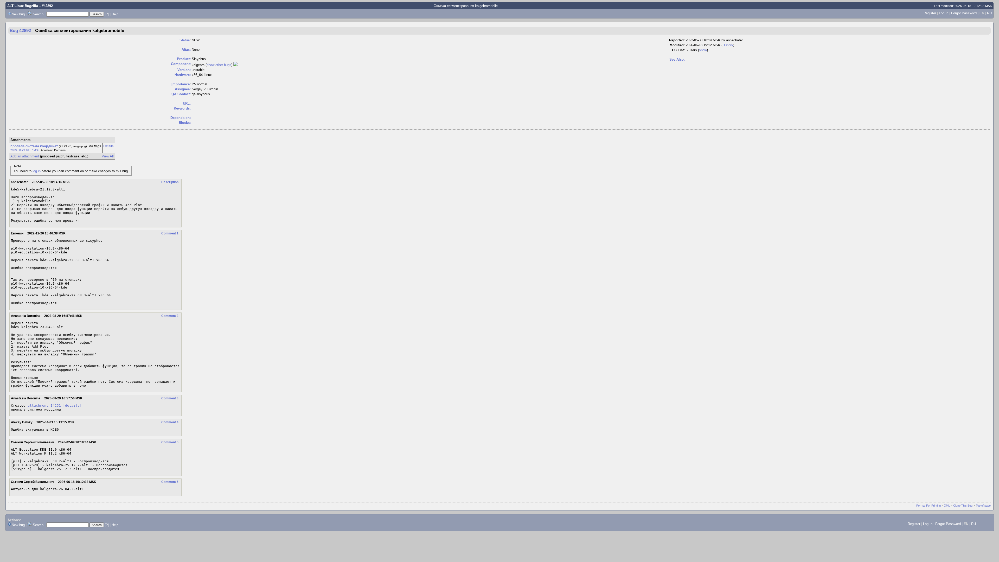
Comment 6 (169, 482)
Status (185, 40)
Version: (184, 70)
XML (947, 505)
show (703, 50)
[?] (107, 14)
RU (989, 13)
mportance (180, 84)
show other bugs (219, 65)
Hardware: (183, 75)
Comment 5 (169, 442)
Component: (181, 64)
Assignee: (183, 89)
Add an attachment (24, 156)
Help (115, 14)
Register (930, 13)
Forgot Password (964, 13)
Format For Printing (928, 505)
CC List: (678, 50)
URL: (187, 103)
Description (169, 182)
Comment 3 (169, 398)
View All (108, 156)
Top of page (983, 505)
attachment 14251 (44, 405)
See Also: (677, 59)
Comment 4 (169, 422)
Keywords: (182, 108)
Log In (943, 13)
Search (38, 14)
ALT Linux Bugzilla (22, 6)
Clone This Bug (962, 505)
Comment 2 (169, 316)
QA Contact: (181, 94)
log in (37, 171)
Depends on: (180, 118)
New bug (18, 14)
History (727, 45)
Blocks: (185, 123)
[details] (72, 405)
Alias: (186, 50)
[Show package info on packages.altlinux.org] (235, 65)
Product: (184, 59)
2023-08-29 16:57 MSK (25, 150)
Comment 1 (169, 233)
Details (108, 146)
